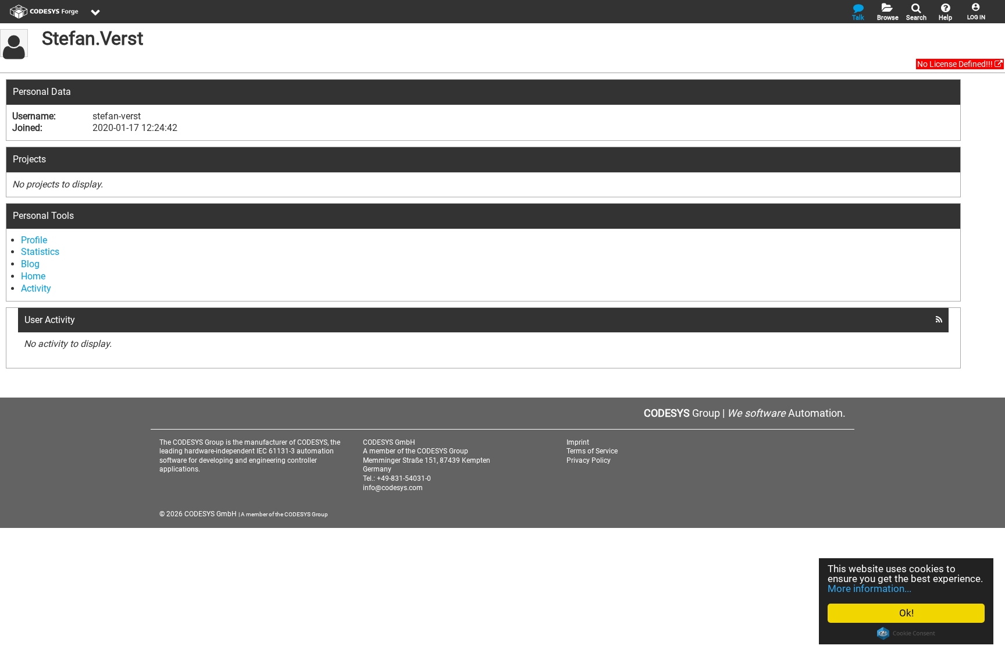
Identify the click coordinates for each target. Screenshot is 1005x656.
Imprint (577, 442)
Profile (34, 240)
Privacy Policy (588, 460)
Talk (858, 18)
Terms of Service (592, 451)
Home (33, 276)
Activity (36, 288)
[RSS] (939, 319)
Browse (888, 18)
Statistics (40, 251)
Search (916, 18)
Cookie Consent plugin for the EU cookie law (906, 633)
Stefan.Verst (92, 38)
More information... (869, 588)
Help (945, 18)
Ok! (906, 613)
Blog (30, 264)
